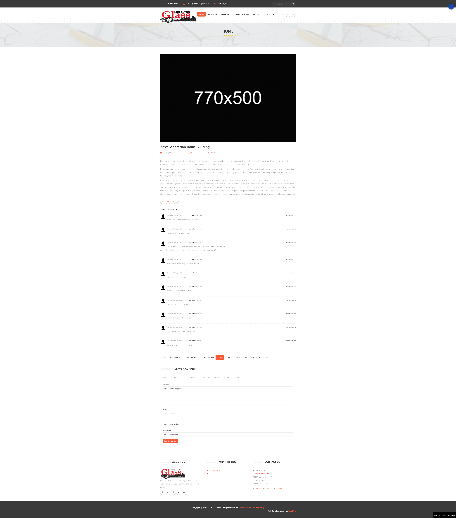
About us (212, 14)
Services (225, 14)
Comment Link (291, 215)
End (266, 357)
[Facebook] (293, 14)
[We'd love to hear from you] (451, 7)
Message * (166, 384)
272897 (194, 357)
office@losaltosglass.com (198, 3)
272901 (228, 357)
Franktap (199, 215)
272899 (211, 357)
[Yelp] (282, 14)
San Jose (258, 488)
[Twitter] (179, 492)
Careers (257, 14)
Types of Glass (242, 14)
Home (201, 14)
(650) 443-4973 (171, 3)
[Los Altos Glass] (178, 15)
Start (164, 357)
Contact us (270, 14)
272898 (202, 357)
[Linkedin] (184, 492)
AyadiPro (292, 511)
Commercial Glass (214, 474)
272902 (237, 357)
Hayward (279, 488)
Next (261, 357)
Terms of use (245, 507)
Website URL (167, 430)
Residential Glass (214, 470)
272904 (254, 357)
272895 (177, 357)
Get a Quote (223, 3)
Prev (170, 357)
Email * (165, 420)
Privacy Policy (258, 507)
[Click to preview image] (228, 98)
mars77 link (200, 242)
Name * (165, 409)
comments (199, 153)
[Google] (288, 14)
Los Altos (268, 488)
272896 (185, 357)
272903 (245, 357)
